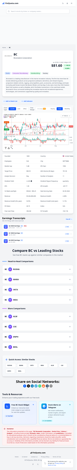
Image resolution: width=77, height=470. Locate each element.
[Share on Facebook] (24, 385)
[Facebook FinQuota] (33, 464)
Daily (59, 109)
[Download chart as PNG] (9, 148)
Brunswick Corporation (23, 58)
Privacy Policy (59, 463)
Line (19, 109)
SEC (68, 226)
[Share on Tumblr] (47, 385)
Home (4, 47)
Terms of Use (52, 465)
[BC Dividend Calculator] (31, 181)
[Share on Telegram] (35, 385)
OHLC (25, 109)
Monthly (67, 109)
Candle (12, 109)
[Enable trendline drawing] (12, 148)
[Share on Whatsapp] (39, 385)
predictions (60, 433)
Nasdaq (45, 73)
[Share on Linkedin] (32, 385)
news (38, 433)
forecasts (33, 433)
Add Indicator (28, 101)
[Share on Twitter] (28, 385)
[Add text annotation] (6, 148)
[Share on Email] (50, 385)
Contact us (34, 457)
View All (68, 219)
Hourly (53, 109)
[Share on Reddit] (43, 385)
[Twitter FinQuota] (38, 464)
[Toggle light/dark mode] (63, 3)
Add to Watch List (11, 101)
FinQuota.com (39, 452)
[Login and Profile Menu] (67, 3)
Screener (25, 457)
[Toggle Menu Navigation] (71, 3)
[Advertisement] (38, 30)
